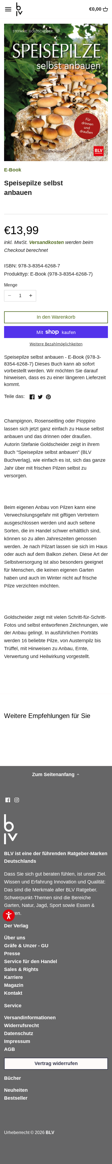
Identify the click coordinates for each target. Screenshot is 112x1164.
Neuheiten (16, 1090)
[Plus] (31, 295)
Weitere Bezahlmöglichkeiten (56, 344)
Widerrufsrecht (21, 1025)
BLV (50, 1132)
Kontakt (13, 993)
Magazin (13, 985)
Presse (12, 953)
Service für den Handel (30, 961)
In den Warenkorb (56, 317)
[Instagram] (16, 800)
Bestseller (15, 1098)
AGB (9, 1049)
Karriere (13, 977)
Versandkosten (46, 242)
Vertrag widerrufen (56, 1063)
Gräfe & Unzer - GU (26, 945)
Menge (10, 284)
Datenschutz (18, 1033)
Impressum (17, 1041)
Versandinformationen (30, 1017)
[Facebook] (7, 800)
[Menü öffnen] (8, 9)
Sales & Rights (21, 969)
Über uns (14, 937)
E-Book (12, 170)
